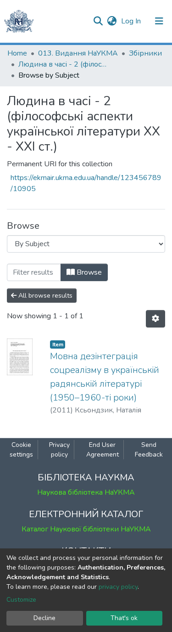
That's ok (124, 618)
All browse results (44, 295)
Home (17, 53)
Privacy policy (59, 449)
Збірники (145, 53)
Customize (21, 599)
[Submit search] (98, 21)
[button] (111, 21)
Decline (44, 618)
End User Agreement (102, 449)
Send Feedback (149, 449)
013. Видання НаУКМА (78, 53)
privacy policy (118, 586)
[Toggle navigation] (159, 21)
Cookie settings (21, 449)
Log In (132, 21)
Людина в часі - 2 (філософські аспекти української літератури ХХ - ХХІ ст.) (64, 64)
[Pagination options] (155, 318)
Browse (88, 272)
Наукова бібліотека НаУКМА (86, 492)
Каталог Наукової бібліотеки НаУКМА (86, 529)
